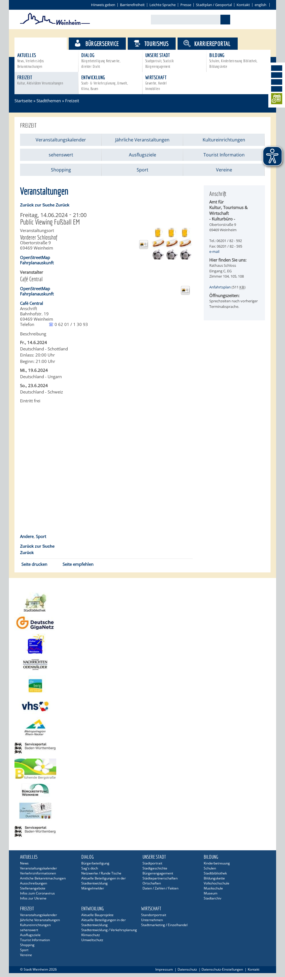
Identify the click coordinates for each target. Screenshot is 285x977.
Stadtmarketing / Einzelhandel (164, 925)
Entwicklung (104, 82)
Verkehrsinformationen (38, 873)
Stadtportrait (152, 863)
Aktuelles (30, 60)
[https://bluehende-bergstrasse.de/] (142, 769)
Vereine (224, 170)
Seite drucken (34, 564)
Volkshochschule (216, 883)
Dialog (100, 60)
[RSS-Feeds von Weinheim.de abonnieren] (276, 89)
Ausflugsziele (142, 155)
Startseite (23, 100)
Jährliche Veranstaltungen (142, 140)
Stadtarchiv (212, 898)
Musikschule (213, 888)
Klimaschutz (90, 935)
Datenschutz (187, 969)
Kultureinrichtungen (224, 140)
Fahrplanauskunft (37, 262)
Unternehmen (152, 920)
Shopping (61, 170)
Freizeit (40, 79)
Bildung (233, 60)
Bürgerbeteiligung (95, 863)
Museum (210, 893)
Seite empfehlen (78, 564)
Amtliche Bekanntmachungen (43, 878)
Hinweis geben (103, 4)
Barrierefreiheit (132, 4)
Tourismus (156, 43)
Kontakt (243, 4)
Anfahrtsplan (220, 287)
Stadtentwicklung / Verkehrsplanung (109, 930)
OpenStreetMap (35, 257)
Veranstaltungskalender (61, 140)
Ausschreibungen (33, 883)
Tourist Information (224, 155)
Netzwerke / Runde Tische (101, 873)
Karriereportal (212, 43)
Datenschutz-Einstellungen (222, 969)
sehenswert (61, 155)
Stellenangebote (32, 888)
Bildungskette (214, 878)
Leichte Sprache (162, 4)
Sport (142, 170)
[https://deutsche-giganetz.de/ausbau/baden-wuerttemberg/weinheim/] (142, 623)
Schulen (210, 868)
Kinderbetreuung (217, 863)
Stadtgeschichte (154, 868)
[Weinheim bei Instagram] (276, 75)
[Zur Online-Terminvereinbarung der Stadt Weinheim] (276, 99)
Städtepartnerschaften (160, 878)
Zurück (62, 205)
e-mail (214, 251)
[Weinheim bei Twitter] (276, 82)
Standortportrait (153, 915)
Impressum (164, 969)
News (24, 863)
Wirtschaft (156, 82)
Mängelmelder (92, 888)
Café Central (31, 303)
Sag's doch (89, 868)
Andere (27, 536)
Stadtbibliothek (215, 873)
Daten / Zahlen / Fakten (160, 888)
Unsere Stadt (159, 60)
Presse (185, 4)
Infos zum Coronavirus (37, 893)
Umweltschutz (92, 940)
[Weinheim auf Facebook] (276, 68)
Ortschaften (151, 883)
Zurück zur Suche (37, 205)
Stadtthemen (45, 43)
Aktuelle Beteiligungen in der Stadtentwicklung (103, 881)
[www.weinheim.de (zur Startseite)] (55, 24)
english (260, 4)
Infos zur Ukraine (33, 898)
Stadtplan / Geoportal (214, 4)
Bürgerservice (102, 43)
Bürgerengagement (157, 873)
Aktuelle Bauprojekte (97, 915)
